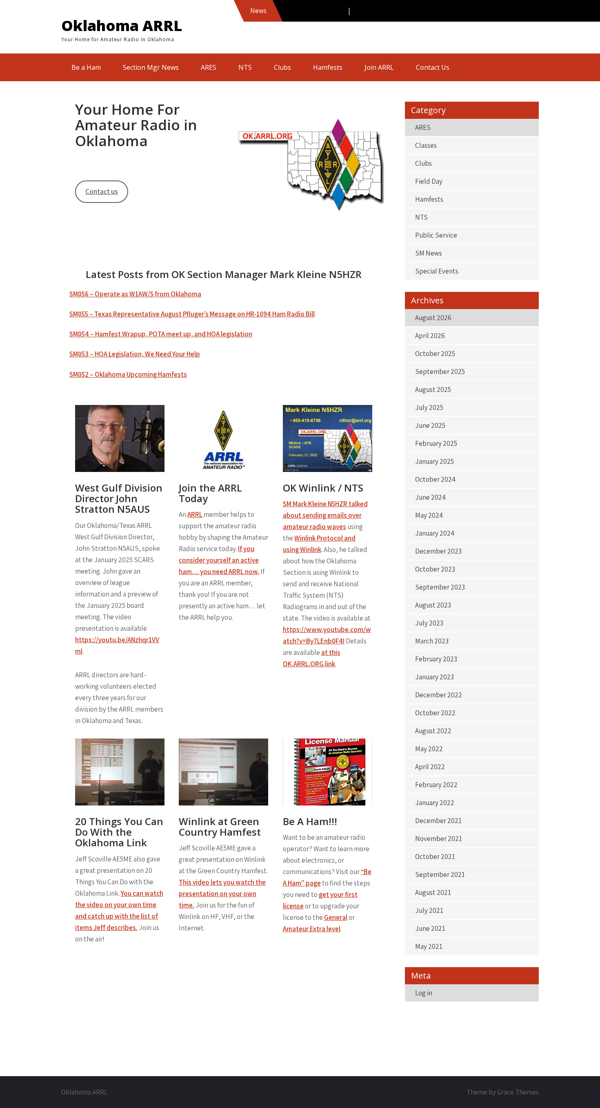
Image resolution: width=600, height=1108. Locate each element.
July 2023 (429, 623)
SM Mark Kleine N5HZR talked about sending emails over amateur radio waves (325, 515)
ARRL (194, 514)
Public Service (436, 235)
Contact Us (432, 67)
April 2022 (430, 766)
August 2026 (433, 317)
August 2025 (433, 389)
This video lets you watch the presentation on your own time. (222, 894)
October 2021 (435, 856)
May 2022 (429, 748)
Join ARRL (379, 67)
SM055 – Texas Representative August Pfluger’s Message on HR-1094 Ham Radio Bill (192, 313)
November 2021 (438, 838)
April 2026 (430, 335)
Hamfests (327, 67)
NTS (245, 67)
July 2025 (429, 407)
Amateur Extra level (311, 928)
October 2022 (435, 712)
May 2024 (429, 515)
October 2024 (435, 479)
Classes (426, 145)
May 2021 (428, 946)
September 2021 (440, 874)
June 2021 (430, 928)
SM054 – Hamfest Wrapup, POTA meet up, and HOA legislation (160, 333)
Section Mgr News (151, 67)
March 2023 (432, 640)
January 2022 (434, 802)
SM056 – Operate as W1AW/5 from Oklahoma (135, 293)
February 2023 (436, 658)
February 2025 (436, 443)
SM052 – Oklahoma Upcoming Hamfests (128, 374)
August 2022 (433, 730)
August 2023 (433, 605)
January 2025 (434, 461)
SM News (428, 253)
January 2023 (434, 676)
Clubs (282, 67)
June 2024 (430, 497)
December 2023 (438, 551)
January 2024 (434, 533)
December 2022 (438, 694)
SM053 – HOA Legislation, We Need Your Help (134, 353)
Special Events (436, 271)
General (335, 917)
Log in (423, 992)
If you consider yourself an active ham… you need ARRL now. (219, 560)
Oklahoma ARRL (121, 26)
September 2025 (440, 371)
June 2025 (430, 425)
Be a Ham (86, 67)
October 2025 (435, 353)
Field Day (428, 181)
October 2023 (435, 569)
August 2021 (433, 892)
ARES (208, 67)
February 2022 (436, 784)
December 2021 (438, 820)
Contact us (101, 191)
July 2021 (429, 910)
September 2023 (440, 587)
